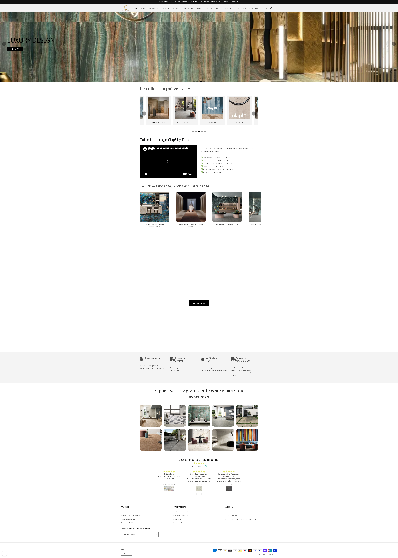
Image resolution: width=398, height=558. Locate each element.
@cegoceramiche (198, 397)
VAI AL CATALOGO (199, 303)
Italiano (125, 553)
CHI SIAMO (228, 512)
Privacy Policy (178, 519)
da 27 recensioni (197, 466)
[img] (199, 463)
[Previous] (4, 44)
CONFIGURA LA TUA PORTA (262, 53)
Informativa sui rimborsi (129, 519)
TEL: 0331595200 (231, 516)
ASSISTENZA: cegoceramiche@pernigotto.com (240, 519)
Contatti (123, 512)
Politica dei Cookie (179, 523)
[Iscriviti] (156, 534)
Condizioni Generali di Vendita (183, 512)
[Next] (394, 44)
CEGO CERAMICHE (263, 554)
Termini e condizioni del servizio (132, 516)
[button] (154, 8)
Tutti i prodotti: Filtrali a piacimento (132, 523)
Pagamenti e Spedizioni (181, 516)
